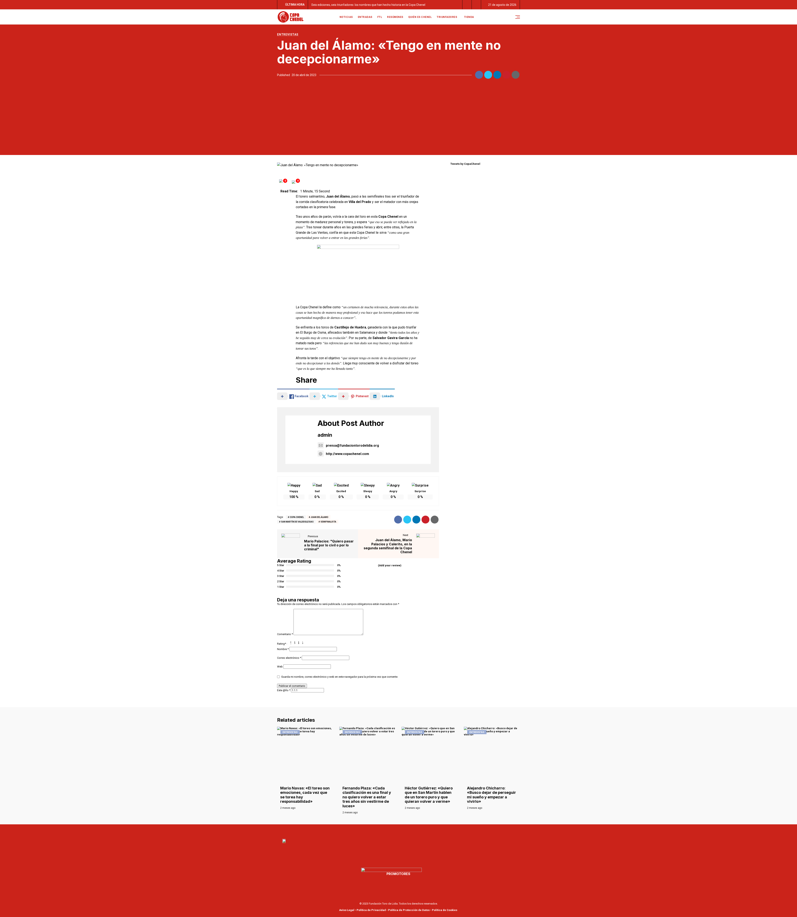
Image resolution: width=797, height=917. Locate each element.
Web (280, 666)
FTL (379, 17)
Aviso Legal (346, 910)
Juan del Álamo (319, 517)
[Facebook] (385, 830)
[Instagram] (412, 830)
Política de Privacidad (371, 910)
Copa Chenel (297, 517)
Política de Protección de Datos (409, 910)
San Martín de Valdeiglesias (297, 522)
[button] (467, 4)
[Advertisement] (398, 115)
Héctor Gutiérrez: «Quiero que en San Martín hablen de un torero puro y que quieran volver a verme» (429, 795)
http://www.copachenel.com (347, 454)
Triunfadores (447, 17)
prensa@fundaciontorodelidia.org (352, 445)
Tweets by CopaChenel (465, 163)
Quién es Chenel (420, 17)
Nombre (283, 649)
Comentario (285, 634)
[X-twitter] (403, 830)
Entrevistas (287, 34)
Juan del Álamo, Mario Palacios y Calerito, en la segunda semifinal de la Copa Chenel (388, 546)
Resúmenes (395, 17)
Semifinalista (328, 522)
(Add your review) (389, 565)
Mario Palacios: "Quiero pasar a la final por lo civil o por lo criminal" (329, 545)
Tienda (469, 17)
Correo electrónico (289, 657)
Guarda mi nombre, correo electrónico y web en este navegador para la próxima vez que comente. (339, 676)
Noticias (346, 17)
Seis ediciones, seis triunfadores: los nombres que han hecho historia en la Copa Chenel (368, 4)
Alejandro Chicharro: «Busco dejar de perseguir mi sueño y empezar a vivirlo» (491, 795)
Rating (281, 643)
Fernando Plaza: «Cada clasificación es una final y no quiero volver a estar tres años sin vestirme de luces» (366, 797)
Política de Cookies (444, 910)
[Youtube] (394, 830)
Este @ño (283, 690)
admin (325, 435)
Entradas (365, 17)
